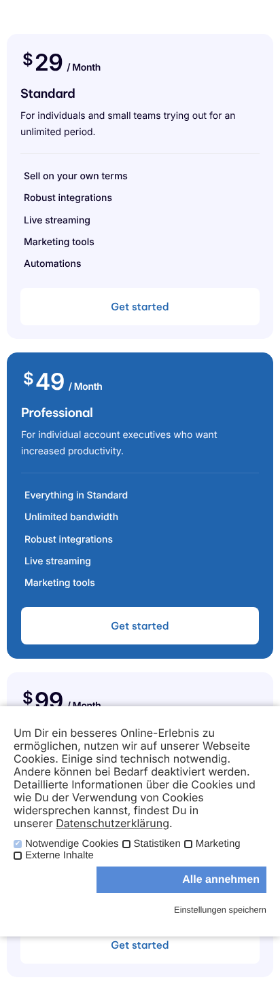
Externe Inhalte (59, 856)
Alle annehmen (221, 880)
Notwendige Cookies (72, 844)
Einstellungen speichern (220, 910)
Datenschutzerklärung (112, 823)
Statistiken (157, 844)
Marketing (218, 844)
